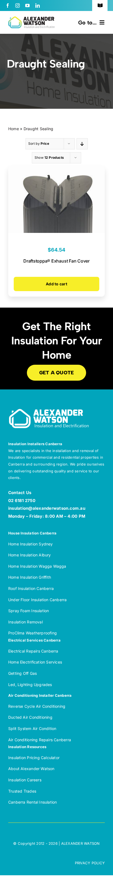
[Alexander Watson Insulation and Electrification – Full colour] (31, 18)
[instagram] (17, 5)
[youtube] (27, 5)
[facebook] (7, 5)
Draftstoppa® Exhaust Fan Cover (56, 261)
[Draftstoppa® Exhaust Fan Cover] (56, 170)
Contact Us (19, 492)
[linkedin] (37, 5)
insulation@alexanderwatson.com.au (46, 508)
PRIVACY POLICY (90, 863)
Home (13, 128)
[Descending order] (82, 143)
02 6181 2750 (21, 500)
